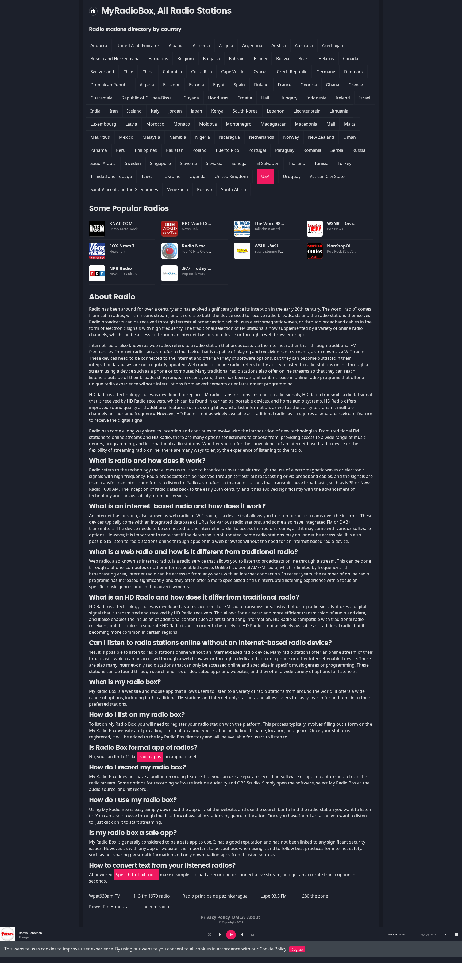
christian (268, 228)
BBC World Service (201, 223)
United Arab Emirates (138, 45)
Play (97, 228)
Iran (114, 111)
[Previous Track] (220, 934)
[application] (231, 934)
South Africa (233, 189)
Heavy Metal (119, 228)
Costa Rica (201, 72)
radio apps (150, 757)
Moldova (208, 124)
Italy (155, 111)
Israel (364, 98)
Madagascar (273, 124)
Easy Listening (266, 251)
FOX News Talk (125, 246)
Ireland (343, 98)
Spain (239, 85)
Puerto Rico (227, 150)
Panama (98, 150)
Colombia (172, 72)
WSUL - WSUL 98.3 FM (277, 246)
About (253, 917)
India (95, 111)
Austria (278, 45)
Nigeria (202, 137)
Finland (261, 85)
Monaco (182, 124)
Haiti (266, 98)
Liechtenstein (307, 111)
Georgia (309, 85)
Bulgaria (211, 58)
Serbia (336, 150)
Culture (132, 273)
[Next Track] (241, 934)
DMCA (238, 917)
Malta (350, 124)
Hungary (288, 98)
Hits (196, 251)
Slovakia (214, 163)
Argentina (252, 45)
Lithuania (339, 111)
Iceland (134, 111)
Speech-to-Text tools (136, 874)
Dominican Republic (110, 85)
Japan (196, 111)
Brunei (260, 58)
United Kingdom (231, 176)
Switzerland (102, 72)
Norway (291, 137)
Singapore (160, 163)
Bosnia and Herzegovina (115, 58)
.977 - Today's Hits (201, 268)
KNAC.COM (121, 223)
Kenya (217, 111)
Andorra (98, 45)
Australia (304, 45)
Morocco (155, 124)
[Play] (231, 934)
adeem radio (156, 907)
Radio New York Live (203, 246)
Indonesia (316, 98)
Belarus (326, 58)
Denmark (353, 72)
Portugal (257, 150)
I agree (297, 949)
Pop (330, 228)
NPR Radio (120, 268)
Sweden (133, 163)
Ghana (332, 85)
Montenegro (239, 124)
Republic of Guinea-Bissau (148, 98)
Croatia (244, 98)
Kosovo (204, 189)
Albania (176, 45)
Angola (226, 45)
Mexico (126, 137)
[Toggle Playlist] (456, 934)
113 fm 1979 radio (151, 896)
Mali (330, 124)
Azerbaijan (332, 45)
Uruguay (292, 176)
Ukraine (172, 176)
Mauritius (100, 137)
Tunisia (321, 163)
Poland (199, 150)
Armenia (201, 45)
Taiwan (148, 176)
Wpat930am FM (105, 896)
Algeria (147, 85)
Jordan (175, 111)
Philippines (146, 150)
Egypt (219, 85)
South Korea (245, 111)
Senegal (240, 163)
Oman (349, 137)
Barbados (158, 58)
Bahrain (237, 58)
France (284, 85)
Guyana (191, 98)
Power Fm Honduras (110, 907)
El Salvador (268, 163)
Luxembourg (103, 124)
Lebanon (275, 111)
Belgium (185, 58)
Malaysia (151, 137)
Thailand (296, 163)
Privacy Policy (215, 917)
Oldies (205, 251)
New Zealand (321, 137)
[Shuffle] (209, 934)
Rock (134, 228)
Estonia (196, 85)
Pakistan (174, 150)
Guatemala (101, 98)
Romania (312, 150)
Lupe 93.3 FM (273, 896)
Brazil (304, 58)
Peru (121, 150)
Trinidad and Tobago (111, 176)
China (148, 72)
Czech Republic (292, 72)
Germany (325, 72)
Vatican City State (327, 176)
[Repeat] (252, 934)
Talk (195, 228)
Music (203, 273)
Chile (128, 72)
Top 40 (187, 251)
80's (346, 251)
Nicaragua (229, 137)
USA (265, 176)
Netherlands (261, 137)
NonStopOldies (343, 246)
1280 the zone (314, 896)
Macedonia (306, 124)
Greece (355, 85)
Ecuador (171, 85)
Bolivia (282, 58)
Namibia (177, 137)
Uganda (198, 176)
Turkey (344, 163)
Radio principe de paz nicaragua (215, 896)
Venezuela (177, 189)
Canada (350, 58)
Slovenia (188, 163)
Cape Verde (232, 72)
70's (353, 251)
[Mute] (446, 934)
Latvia (131, 124)
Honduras (218, 98)
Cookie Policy (273, 949)
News (186, 228)
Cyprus (260, 72)
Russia (358, 150)
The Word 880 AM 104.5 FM (282, 223)
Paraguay (284, 150)
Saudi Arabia (103, 163)
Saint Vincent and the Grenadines (124, 189)
